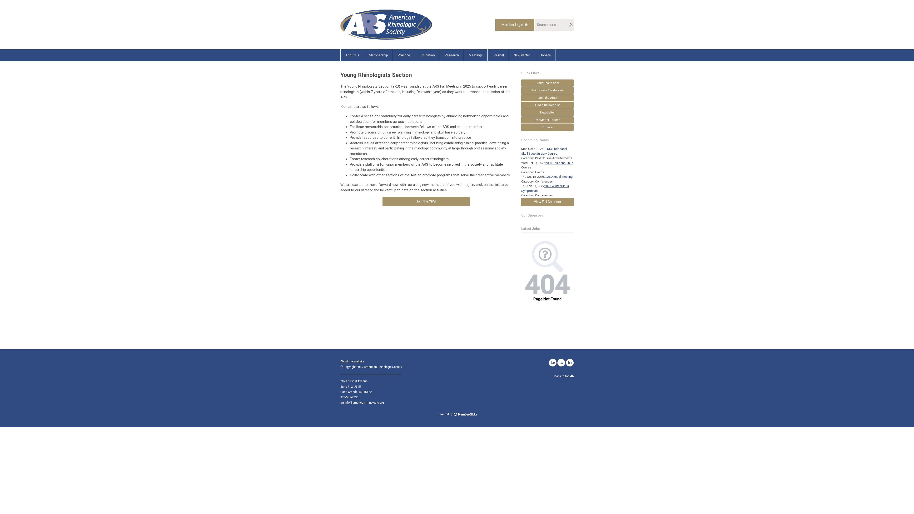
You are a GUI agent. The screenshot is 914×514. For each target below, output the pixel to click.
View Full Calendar (547, 202)
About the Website (352, 361)
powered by (445, 414)
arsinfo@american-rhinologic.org (362, 402)
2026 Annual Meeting (558, 176)
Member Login (512, 25)
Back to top (562, 376)
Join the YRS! (426, 201)
